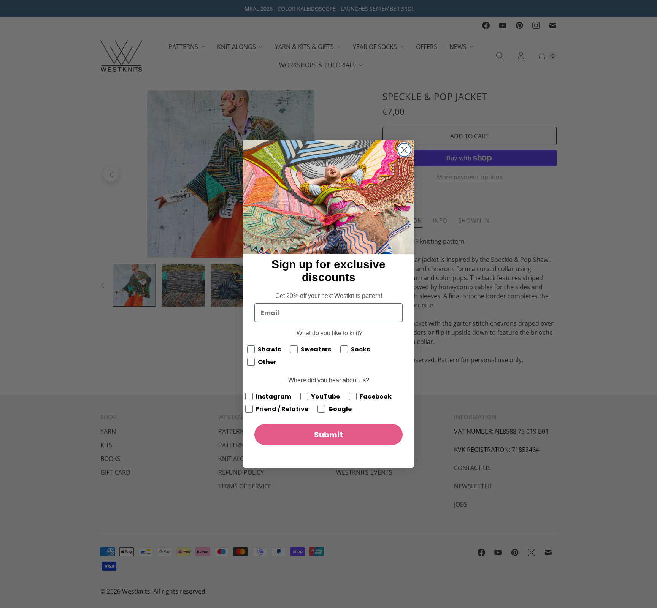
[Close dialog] (404, 150)
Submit (328, 434)
